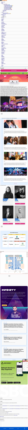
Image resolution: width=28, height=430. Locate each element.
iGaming (2, 19)
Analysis (2, 65)
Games (2, 38)
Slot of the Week (3, 23)
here (27, 405)
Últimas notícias (3, 51)
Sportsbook (2, 29)
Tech (2, 66)
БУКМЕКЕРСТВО (3, 48)
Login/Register (3, 25)
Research (2, 26)
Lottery (2, 46)
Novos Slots (2, 52)
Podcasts (2, 62)
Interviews (2, 61)
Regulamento (3, 36)
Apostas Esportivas (3, 35)
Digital (2, 55)
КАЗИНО (2, 49)
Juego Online (3, 33)
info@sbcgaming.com (17, 405)
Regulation (2, 39)
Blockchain (2, 42)
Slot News (2, 22)
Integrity (2, 59)
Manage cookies (2, 416)
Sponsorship (2, 58)
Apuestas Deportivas (3, 32)
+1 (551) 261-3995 (11, 405)
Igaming (2, 28)
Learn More (4, 305)
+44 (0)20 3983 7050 (4, 405)
